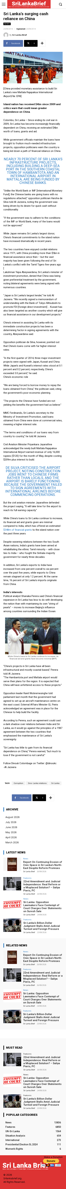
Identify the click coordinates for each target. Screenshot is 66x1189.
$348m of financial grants (17, 529)
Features (27, 878)
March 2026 (12, 842)
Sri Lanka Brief (19, 35)
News (7, 24)
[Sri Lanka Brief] (6, 34)
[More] (42, 43)
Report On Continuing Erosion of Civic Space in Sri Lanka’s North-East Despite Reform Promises (42, 865)
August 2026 (12, 817)
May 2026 (11, 832)
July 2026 (10, 822)
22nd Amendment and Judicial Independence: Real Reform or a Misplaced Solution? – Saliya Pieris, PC (42, 886)
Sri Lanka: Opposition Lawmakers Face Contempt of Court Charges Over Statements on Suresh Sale (42, 907)
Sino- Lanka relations (37, 783)
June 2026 (11, 827)
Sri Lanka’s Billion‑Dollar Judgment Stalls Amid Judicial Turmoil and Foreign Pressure (41, 926)
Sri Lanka (55, 783)
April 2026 (11, 837)
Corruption (18, 783)
